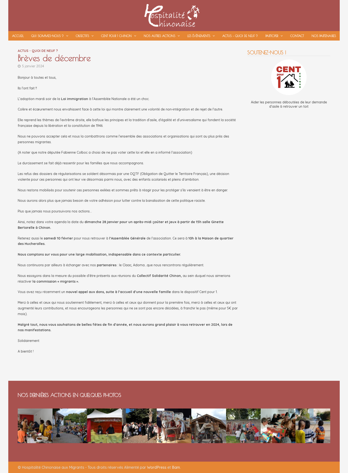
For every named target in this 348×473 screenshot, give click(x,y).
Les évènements (198, 36)
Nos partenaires (324, 36)
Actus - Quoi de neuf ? (38, 51)
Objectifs (82, 36)
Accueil (18, 36)
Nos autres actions (159, 36)
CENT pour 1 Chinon (116, 36)
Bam (176, 467)
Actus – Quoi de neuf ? (240, 36)
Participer (271, 36)
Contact (297, 36)
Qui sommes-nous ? (47, 36)
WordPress (156, 467)
